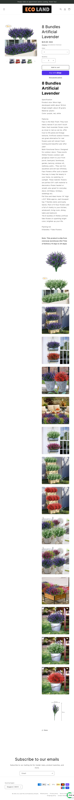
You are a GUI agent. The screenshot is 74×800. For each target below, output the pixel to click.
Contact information (63, 795)
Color (43, 48)
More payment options (55, 77)
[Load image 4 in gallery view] (29, 61)
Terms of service (64, 793)
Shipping (44, 45)
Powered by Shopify (32, 793)
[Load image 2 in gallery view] (17, 61)
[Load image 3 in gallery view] (23, 61)
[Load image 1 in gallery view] (12, 61)
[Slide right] (35, 61)
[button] (4, 9)
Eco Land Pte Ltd (22, 793)
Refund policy (44, 793)
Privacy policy (54, 793)
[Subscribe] (52, 773)
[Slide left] (7, 61)
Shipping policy (51, 795)
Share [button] (46, 730)
